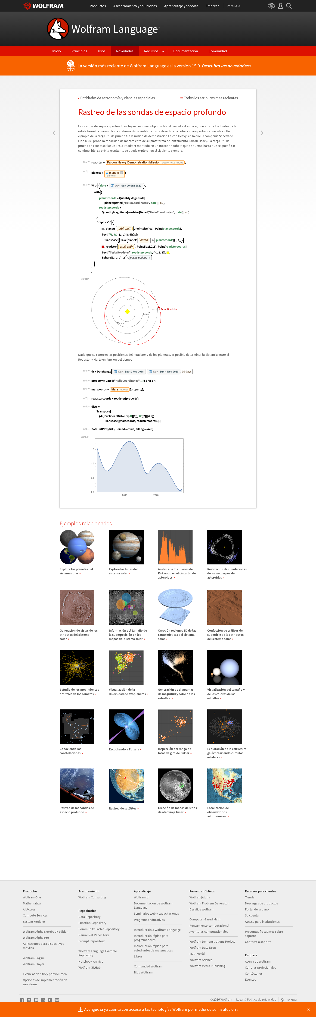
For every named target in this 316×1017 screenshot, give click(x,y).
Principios (79, 51)
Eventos (250, 979)
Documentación (185, 51)
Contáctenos (254, 973)
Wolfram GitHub (89, 967)
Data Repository (89, 917)
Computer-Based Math (204, 919)
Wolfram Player (33, 964)
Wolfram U (141, 897)
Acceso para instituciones (262, 921)
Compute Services (35, 915)
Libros (138, 956)
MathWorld (197, 953)
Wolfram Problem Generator (209, 903)
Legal (240, 999)
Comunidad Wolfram (148, 966)
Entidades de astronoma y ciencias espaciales (117, 98)
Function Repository (92, 923)
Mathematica (32, 903)
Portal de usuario (257, 909)
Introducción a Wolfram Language (157, 930)
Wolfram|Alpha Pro (36, 937)
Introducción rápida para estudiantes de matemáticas (153, 948)
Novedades (124, 51)
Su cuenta (252, 915)
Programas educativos (149, 920)
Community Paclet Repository (99, 929)
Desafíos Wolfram (201, 909)
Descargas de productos (261, 903)
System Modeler (34, 921)
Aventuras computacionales (208, 931)
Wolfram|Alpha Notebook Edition (45, 931)
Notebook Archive (90, 961)
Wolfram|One (32, 897)
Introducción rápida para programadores (151, 938)
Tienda (249, 897)
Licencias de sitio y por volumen (45, 974)
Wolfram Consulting (92, 897)
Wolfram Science (200, 960)
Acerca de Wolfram (258, 961)
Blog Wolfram (143, 972)
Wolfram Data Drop (202, 947)
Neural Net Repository (93, 935)
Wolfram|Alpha (199, 897)
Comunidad (218, 51)
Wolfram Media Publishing (207, 966)
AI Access (29, 909)
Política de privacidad (261, 999)
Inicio (56, 51)
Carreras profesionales (260, 967)
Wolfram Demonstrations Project (212, 941)
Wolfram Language (115, 29)
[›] (262, 105)
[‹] (54, 105)
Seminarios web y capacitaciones (156, 913)
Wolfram (226, 999)
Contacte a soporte (258, 942)
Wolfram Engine (34, 958)
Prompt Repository (91, 941)
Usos (101, 51)
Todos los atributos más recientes (211, 98)
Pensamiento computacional (209, 925)
